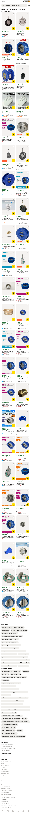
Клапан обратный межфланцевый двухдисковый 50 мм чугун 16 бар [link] (21, 484)
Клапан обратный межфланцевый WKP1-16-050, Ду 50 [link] (8, 615)
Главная (2, 811)
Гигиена (3, 767)
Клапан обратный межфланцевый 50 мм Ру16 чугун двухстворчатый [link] (7, 405)
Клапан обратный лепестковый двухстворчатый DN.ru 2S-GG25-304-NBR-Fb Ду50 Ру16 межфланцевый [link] (22, 246)
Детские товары (5, 792)
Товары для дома (5, 773)
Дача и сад (3, 780)
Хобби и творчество (5, 779)
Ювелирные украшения (6, 794)
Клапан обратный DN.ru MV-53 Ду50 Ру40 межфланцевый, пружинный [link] (21, 140)
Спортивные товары (5, 786)
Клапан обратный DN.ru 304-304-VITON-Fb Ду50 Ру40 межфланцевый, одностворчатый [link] (8, 484)
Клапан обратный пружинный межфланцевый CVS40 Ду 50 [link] (8, 325)
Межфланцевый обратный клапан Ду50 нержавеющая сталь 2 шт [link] (8, 378)
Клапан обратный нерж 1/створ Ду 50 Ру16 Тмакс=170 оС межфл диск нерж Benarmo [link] (22, 272)
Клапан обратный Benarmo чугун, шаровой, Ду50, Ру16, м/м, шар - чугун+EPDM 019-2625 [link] (8, 563)
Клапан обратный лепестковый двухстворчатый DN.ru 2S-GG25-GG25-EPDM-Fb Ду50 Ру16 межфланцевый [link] (8, 192)
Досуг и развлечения (6, 761)
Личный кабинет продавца (7, 744)
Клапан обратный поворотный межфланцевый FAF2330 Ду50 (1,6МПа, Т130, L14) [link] (22, 87)
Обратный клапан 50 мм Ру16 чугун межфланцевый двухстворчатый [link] (8, 537)
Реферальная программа (7, 756)
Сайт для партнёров (5, 750)
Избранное (18, 811)
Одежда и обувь (5, 771)
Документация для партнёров (8, 748)
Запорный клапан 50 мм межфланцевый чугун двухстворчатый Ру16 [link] (7, 352)
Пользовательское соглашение (8, 797)
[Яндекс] (11, 808)
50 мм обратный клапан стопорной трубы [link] (7, 113)
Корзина (23, 811)
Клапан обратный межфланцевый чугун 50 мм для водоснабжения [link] (22, 352)
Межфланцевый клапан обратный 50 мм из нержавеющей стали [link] (7, 510)
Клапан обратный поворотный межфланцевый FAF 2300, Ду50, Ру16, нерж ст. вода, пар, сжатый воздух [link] (22, 34)
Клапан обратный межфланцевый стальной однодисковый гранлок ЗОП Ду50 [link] (22, 219)
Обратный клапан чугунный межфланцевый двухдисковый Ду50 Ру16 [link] (22, 299)
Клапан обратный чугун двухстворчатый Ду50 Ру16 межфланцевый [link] (21, 193)
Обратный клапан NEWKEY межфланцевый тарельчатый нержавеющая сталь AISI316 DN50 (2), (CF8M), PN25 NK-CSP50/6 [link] (22, 537)
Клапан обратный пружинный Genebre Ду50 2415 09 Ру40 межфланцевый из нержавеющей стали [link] (8, 299)
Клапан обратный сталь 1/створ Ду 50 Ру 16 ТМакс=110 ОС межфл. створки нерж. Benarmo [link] (22, 166)
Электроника (4, 769)
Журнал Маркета (5, 803)
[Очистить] (25, 5)
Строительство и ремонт (6, 790)
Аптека (2, 775)
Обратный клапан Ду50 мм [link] (8, 246)
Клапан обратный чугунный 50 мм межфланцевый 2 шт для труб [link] (7, 457)
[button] (29, 5)
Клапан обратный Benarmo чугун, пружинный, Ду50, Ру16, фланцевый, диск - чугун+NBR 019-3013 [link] (8, 87)
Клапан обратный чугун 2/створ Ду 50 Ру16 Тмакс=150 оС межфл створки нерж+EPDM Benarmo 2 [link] (22, 378)
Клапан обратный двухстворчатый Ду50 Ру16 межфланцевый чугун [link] (22, 510)
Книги (2, 782)
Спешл (7, 811)
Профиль (28, 811)
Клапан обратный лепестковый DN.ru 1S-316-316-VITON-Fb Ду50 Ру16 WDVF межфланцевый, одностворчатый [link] (8, 590)
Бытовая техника (5, 765)
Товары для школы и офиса (7, 784)
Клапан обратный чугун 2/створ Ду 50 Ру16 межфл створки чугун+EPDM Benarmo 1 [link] (22, 325)
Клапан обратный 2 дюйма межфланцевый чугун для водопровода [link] (22, 457)
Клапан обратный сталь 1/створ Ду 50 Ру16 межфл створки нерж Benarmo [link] (8, 166)
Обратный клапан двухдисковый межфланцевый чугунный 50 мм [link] (8, 272)
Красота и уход (4, 777)
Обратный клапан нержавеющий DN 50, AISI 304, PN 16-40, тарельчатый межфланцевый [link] (8, 431)
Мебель (3, 763)
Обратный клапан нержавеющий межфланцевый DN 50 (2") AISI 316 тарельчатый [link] (22, 563)
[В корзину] (13, 28)
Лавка (12, 811)
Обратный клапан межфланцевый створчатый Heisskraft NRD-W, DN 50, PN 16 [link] (7, 60)
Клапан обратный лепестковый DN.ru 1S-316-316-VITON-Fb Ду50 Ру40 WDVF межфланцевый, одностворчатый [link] (22, 590)
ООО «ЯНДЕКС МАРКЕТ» (10, 805)
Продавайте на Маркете (6, 746)
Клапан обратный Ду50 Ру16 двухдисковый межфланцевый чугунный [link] (8, 140)
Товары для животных (6, 788)
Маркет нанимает (5, 801)
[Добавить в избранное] (13, 14)
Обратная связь (4, 799)
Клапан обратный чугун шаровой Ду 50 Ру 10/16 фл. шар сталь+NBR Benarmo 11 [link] (21, 431)
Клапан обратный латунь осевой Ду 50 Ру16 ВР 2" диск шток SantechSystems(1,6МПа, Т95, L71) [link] (22, 405)
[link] (13, 627)
